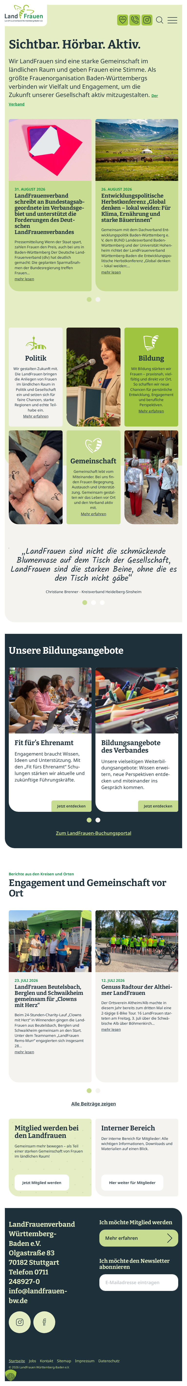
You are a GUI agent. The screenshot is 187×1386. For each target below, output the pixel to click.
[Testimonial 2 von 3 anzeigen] (93, 602)
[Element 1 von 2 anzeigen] (89, 299)
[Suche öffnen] (159, 20)
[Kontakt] (134, 20)
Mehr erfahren (35, 416)
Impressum (84, 1360)
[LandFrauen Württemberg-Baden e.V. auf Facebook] (44, 1322)
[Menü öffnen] (172, 20)
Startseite (17, 1360)
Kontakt (46, 1360)
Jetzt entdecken (71, 806)
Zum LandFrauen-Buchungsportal (93, 833)
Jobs (32, 1360)
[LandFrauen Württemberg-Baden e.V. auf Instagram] (20, 1322)
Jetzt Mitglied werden (41, 1182)
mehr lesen (24, 278)
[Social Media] (146, 20)
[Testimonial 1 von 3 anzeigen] (84, 602)
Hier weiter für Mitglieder (132, 1182)
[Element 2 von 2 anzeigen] (98, 299)
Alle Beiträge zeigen (93, 1103)
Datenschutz (109, 1360)
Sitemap (64, 1360)
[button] (10, 1375)
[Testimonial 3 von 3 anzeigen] (102, 602)
